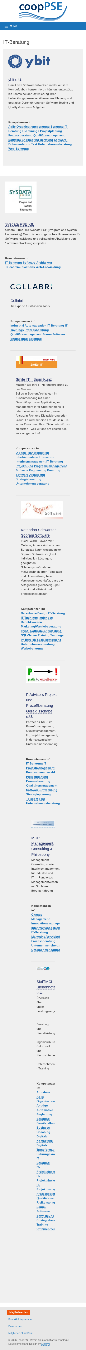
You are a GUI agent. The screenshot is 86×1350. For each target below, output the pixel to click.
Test (34, 144)
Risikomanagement (50, 1202)
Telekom (32, 798)
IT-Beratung (13, 262)
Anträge (42, 1105)
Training (43, 635)
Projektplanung (51, 131)
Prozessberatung (20, 135)
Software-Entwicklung (46, 631)
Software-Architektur (37, 262)
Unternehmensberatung (55, 144)
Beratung (57, 126)
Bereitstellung (47, 1123)
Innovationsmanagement (49, 923)
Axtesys (45, 1343)
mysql (25, 631)
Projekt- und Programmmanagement (41, 466)
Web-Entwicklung (48, 267)
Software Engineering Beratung (30, 139)
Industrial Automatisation (28, 325)
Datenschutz (15, 1326)
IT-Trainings (30, 131)
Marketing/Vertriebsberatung (41, 626)
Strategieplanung (38, 794)
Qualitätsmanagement (49, 135)
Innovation (46, 457)
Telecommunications (20, 267)
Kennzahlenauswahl (40, 772)
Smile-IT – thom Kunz (34, 379)
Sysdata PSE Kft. (19, 224)
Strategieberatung (28, 479)
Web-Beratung (18, 148)
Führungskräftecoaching (54, 1154)
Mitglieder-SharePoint (20, 1333)
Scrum (47, 334)
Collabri (16, 301)
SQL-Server (29, 635)
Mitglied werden (18, 1312)
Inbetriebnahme (27, 457)
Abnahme (43, 1092)
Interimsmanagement (31, 461)
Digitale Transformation (32, 452)
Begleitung (44, 1114)
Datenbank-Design (34, 613)
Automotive (45, 1110)
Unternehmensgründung (48, 949)
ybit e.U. (15, 80)
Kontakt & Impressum (20, 1319)
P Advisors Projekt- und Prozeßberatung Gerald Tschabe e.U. (42, 706)
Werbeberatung (32, 648)
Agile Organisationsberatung (29, 126)
